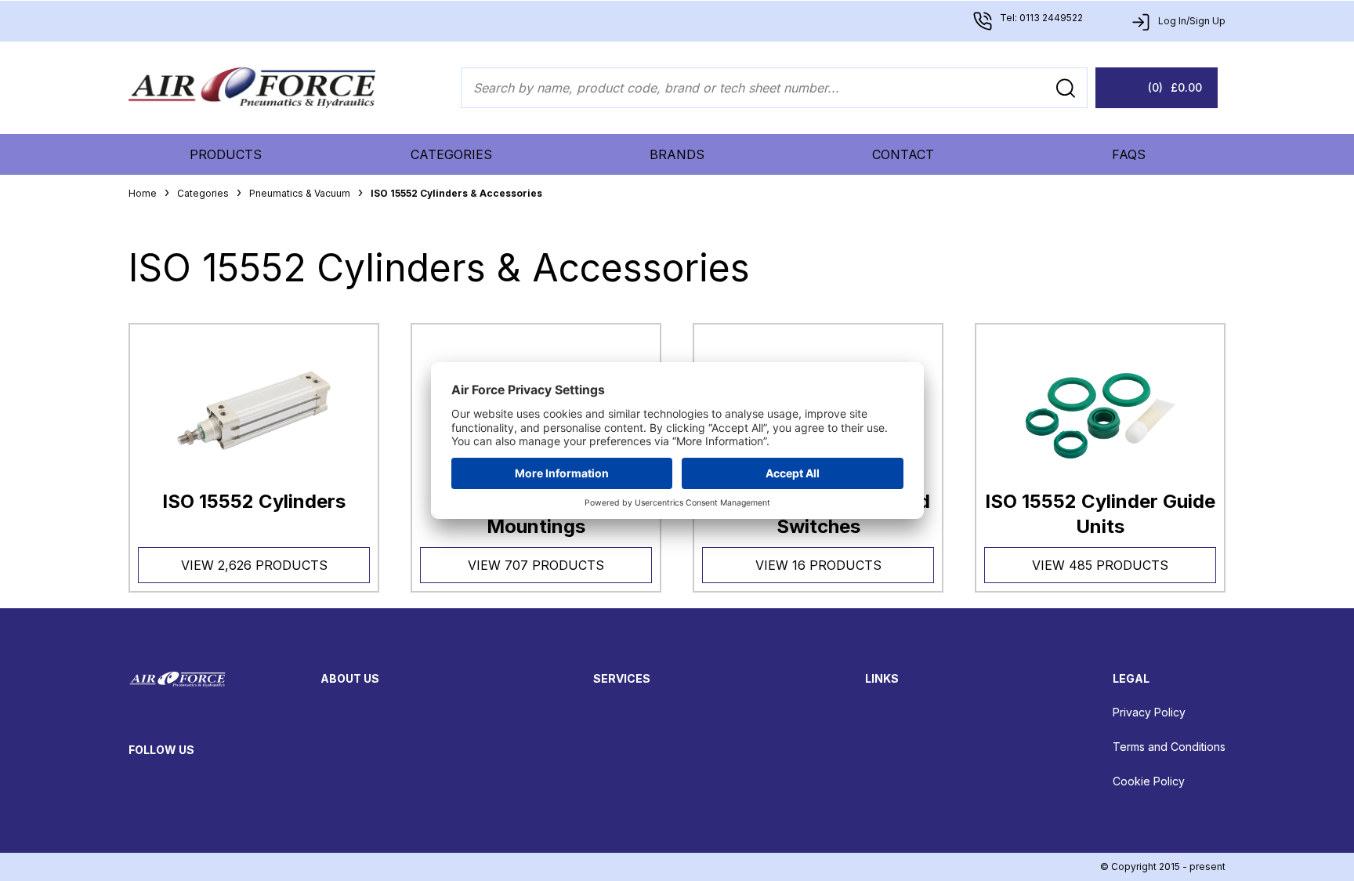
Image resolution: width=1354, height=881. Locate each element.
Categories (451, 154)
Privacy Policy (1149, 712)
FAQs (1129, 154)
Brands (677, 154)
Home (143, 193)
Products (226, 154)
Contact (903, 154)
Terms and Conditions (1169, 746)
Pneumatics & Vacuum (299, 193)
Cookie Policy (1149, 781)
